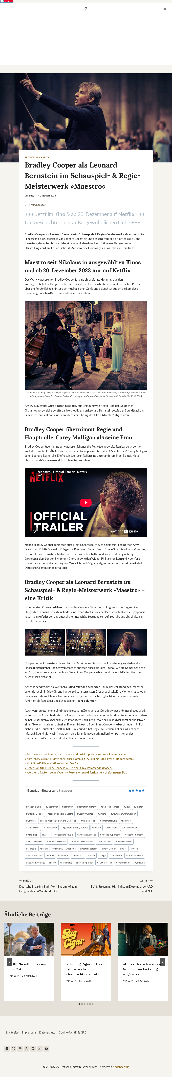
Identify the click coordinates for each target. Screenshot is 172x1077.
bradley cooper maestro (60, 813)
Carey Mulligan (85, 813)
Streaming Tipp (84, 862)
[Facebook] (7, 1049)
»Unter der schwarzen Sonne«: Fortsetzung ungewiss (142, 969)
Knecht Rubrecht (86, 834)
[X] (13, 1049)
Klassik (46, 834)
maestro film (104, 841)
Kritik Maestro (34, 841)
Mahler (44, 848)
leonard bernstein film (81, 841)
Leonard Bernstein (56, 841)
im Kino (96, 827)
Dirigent (31, 820)
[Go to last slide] (9, 962)
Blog (127, 806)
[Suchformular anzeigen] (86, 9)
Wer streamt (123, 862)
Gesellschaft (50, 827)
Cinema (102, 813)
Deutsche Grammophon (123, 813)
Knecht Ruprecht (133, 834)
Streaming (66, 862)
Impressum (29, 1032)
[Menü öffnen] (165, 8)
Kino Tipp (32, 834)
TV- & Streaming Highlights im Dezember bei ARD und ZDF (122, 886)
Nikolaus (63, 855)
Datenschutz (47, 1032)
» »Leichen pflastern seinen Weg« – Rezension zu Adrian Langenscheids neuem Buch (76, 772)
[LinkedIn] (33, 1049)
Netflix (122, 270)
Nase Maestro (34, 855)
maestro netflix (124, 841)
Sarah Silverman (134, 855)
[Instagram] (20, 1049)
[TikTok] (39, 1049)
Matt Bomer (109, 848)
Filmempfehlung (108, 820)
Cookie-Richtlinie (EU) (72, 1032)
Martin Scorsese (88, 848)
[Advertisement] (86, 40)
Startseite (12, 1032)
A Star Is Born (33, 806)
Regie (102, 855)
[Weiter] (162, 962)
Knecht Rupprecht (110, 834)
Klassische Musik (63, 834)
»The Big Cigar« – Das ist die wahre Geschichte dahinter (84, 969)
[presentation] (29, 939)
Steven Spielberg (35, 862)
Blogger (138, 806)
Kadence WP (121, 1067)
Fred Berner (32, 827)
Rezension (116, 855)
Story (52, 862)
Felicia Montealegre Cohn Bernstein (58, 820)
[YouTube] (46, 1049)
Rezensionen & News (37, 157)
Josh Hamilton (129, 827)
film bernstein (88, 820)
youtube (140, 862)
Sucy (31, 195)
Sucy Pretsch (104, 862)
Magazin (31, 848)
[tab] (79, 1004)
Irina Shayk (111, 827)
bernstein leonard (110, 806)
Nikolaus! (77, 855)
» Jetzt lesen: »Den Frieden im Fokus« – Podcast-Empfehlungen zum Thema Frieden (76, 754)
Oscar (91, 855)
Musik (123, 848)
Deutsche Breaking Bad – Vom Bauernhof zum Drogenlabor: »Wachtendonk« (48, 886)
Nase (134, 848)
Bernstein (67, 806)
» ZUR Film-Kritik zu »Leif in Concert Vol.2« (51, 763)
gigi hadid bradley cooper (74, 827)
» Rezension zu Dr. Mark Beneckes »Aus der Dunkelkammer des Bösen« (69, 768)
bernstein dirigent (86, 806)
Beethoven (52, 806)
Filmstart (126, 820)
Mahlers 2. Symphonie (64, 848)
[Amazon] (26, 1049)
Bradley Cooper (34, 813)
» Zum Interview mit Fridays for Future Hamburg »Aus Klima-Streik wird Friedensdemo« (79, 759)
